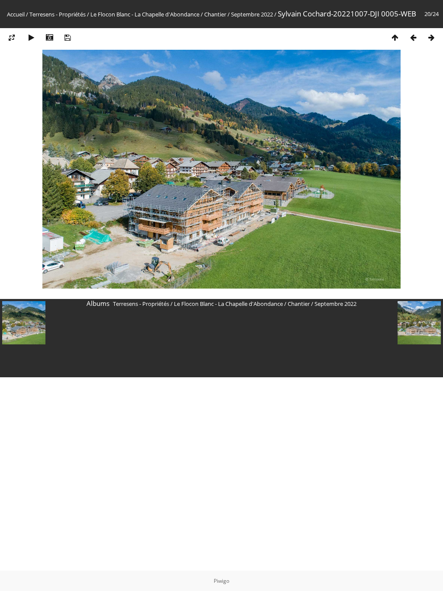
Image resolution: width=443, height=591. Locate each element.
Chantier (215, 14)
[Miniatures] (395, 37)
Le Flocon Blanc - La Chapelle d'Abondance (144, 14)
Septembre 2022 (252, 14)
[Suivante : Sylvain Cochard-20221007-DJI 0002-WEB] (431, 37)
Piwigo (221, 581)
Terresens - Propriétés (57, 14)
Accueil (16, 14)
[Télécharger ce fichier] (67, 37)
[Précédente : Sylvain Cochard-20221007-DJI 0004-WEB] (413, 37)
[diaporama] (31, 37)
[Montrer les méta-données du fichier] (49, 37)
